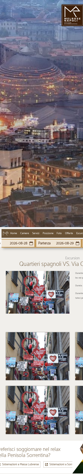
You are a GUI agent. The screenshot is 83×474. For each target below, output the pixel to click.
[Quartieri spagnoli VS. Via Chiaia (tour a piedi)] (37, 292)
